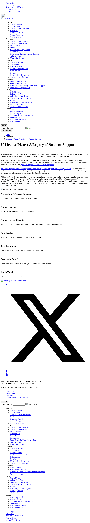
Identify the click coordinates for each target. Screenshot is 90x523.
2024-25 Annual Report (19, 107)
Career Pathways (16, 35)
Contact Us (10, 391)
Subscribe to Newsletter (19, 96)
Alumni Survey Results (19, 77)
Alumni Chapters (16, 62)
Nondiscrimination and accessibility (19, 398)
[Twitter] (47, 369)
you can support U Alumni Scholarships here (37, 165)
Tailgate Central (16, 56)
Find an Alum (11, 9)
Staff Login (10, 3)
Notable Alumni (16, 67)
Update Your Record (13, 11)
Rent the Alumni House (14, 7)
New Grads (10, 5)
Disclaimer (10, 395)
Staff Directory (15, 117)
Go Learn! (14, 31)
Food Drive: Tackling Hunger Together (24, 54)
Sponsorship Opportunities (20, 88)
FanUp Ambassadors (18, 81)
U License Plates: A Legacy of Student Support (27, 86)
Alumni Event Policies (18, 43)
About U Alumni (16, 111)
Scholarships (15, 71)
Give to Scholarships (18, 83)
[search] (3, 15)
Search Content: (7, 128)
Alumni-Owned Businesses (20, 29)
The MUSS (14, 64)
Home (8, 135)
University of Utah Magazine (21, 102)
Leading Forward (16, 105)
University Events (17, 58)
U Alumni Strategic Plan (19, 119)
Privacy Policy (11, 393)
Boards (13, 73)
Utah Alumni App (17, 37)
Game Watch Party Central (20, 50)
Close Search (6, 130)
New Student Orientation (19, 75)
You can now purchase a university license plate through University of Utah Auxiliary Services (36, 169)
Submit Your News (17, 94)
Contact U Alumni (17, 113)
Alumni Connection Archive (20, 98)
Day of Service (15, 45)
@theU (13, 100)
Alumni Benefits (16, 24)
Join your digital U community (21, 115)
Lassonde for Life (16, 33)
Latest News (15, 92)
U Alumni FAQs (16, 121)
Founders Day (15, 48)
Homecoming (15, 52)
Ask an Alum (15, 26)
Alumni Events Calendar (19, 41)
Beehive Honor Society (19, 69)
